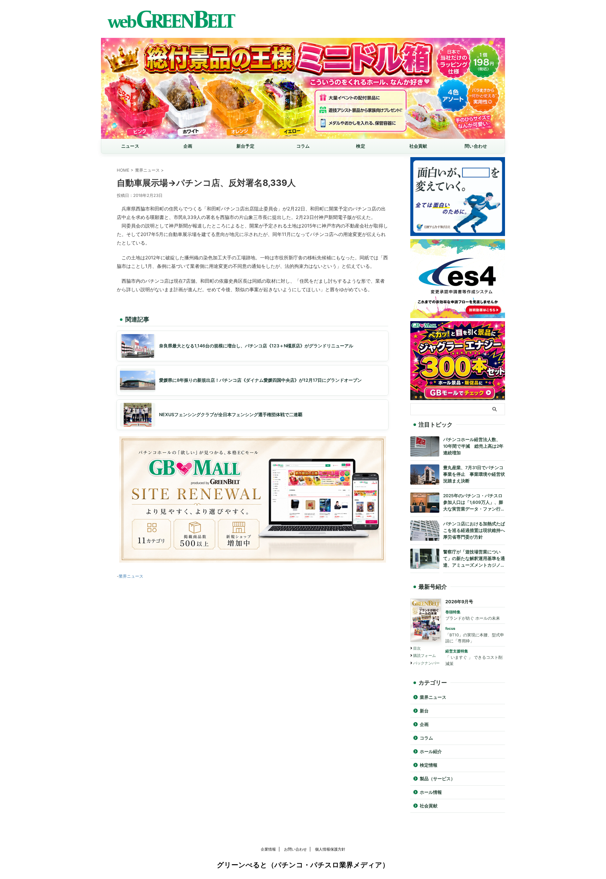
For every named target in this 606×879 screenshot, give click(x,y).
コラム (303, 146)
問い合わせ (476, 146)
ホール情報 (431, 792)
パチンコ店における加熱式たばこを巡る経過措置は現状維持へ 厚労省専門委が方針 (474, 530)
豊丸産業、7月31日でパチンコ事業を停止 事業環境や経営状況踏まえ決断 (474, 474)
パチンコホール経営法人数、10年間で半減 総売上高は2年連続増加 (473, 446)
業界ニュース (131, 576)
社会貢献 (418, 146)
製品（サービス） (437, 778)
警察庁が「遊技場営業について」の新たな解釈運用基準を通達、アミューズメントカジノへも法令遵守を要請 (474, 559)
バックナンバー (426, 663)
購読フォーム (424, 655)
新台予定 (245, 146)
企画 (188, 146)
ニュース (130, 146)
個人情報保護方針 (330, 849)
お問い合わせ (295, 849)
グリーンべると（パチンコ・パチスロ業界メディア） (303, 865)
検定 (360, 146)
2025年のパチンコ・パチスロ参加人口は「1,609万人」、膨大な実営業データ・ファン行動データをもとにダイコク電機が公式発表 (474, 502)
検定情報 (428, 765)
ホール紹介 (431, 751)
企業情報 (268, 849)
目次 (417, 648)
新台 (424, 710)
